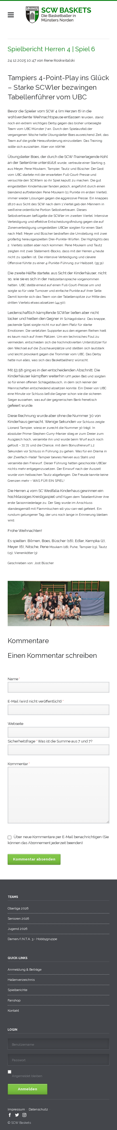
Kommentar (19, 763)
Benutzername (23, 1044)
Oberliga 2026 (18, 908)
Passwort (19, 1060)
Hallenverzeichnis (21, 980)
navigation (11, 14)
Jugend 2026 (17, 929)
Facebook (10, 1115)
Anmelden (27, 1089)
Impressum (16, 1109)
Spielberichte (17, 990)
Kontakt (13, 1011)
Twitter (17, 1115)
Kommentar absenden (34, 859)
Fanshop (14, 1000)
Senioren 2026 (18, 919)
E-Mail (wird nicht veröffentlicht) (36, 701)
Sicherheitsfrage (22, 741)
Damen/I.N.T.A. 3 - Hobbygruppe (32, 939)
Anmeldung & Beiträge (24, 969)
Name (14, 679)
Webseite (15, 724)
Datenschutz (38, 1109)
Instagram (24, 1115)
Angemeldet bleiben (27, 1076)
